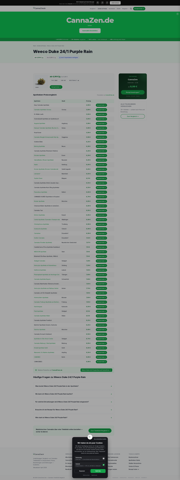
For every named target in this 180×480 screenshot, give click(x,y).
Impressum (94, 475)
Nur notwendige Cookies (100, 438)
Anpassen (82, 471)
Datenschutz (86, 475)
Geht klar (98, 471)
